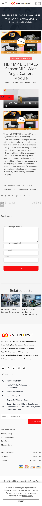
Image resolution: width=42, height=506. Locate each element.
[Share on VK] (24, 196)
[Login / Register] (35, 3)
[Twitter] (14, 368)
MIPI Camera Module (27, 189)
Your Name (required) (12, 243)
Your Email (8, 250)
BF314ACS (27, 185)
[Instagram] (24, 368)
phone (6, 257)
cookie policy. (27, 496)
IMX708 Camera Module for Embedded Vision (29, 312)
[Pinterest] (19, 368)
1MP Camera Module (11, 185)
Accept (21, 501)
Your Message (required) (13, 227)
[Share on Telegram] (17, 196)
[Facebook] (8, 368)
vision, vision (12, 82)
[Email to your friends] (29, 196)
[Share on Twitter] (2, 196)
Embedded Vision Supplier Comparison (10, 310)
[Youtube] (3, 368)
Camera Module (9, 189)
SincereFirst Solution (24, 22)
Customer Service (8, 429)
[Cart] (39, 3)
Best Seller (5, 441)
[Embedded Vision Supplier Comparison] (10, 300)
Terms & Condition (8, 437)
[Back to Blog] (21, 203)
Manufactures (6, 445)
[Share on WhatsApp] (20, 196)
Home (11, 22)
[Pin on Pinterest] (9, 196)
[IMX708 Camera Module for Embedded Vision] (31, 300)
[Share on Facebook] (5, 196)
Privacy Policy (6, 433)
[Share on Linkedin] (12, 196)
